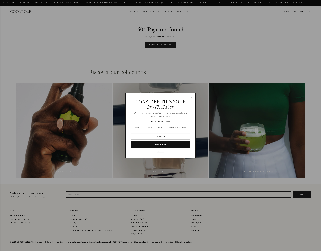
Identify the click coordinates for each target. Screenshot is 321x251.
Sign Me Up (160, 145)
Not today (160, 151)
